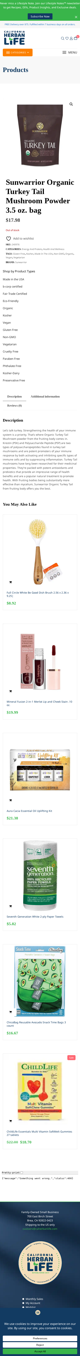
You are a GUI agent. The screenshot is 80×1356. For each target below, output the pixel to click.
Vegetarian (19, 257)
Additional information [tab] (45, 396)
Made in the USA (44, 253)
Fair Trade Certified (15, 293)
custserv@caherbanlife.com (40, 1228)
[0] (75, 38)
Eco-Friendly (11, 301)
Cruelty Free (10, 351)
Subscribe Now (40, 16)
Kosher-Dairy (11, 373)
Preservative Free (14, 380)
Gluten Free (19, 253)
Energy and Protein (32, 249)
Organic (69, 253)
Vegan (9, 257)
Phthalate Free (12, 366)
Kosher (29, 253)
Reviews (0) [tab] (14, 405)
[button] (69, 52)
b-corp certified (12, 286)
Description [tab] (14, 396)
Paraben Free (11, 358)
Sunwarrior (21, 262)
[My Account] (71, 38)
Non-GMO (59, 253)
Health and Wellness (53, 249)
